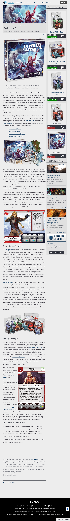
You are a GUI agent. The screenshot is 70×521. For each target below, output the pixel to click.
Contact (51, 506)
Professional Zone (43, 506)
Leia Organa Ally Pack (35, 347)
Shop (42, 2)
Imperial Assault (7, 123)
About (36, 2)
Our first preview (8, 250)
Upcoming (28, 2)
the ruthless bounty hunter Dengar (10, 409)
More (48, 2)
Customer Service (26, 506)
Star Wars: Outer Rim (61, 232)
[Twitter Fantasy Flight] (33, 502)
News (11, 2)
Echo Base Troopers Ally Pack (56, 62)
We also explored (8, 282)
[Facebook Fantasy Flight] (31, 502)
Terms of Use (31, 508)
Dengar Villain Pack (56, 32)
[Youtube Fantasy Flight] (37, 502)
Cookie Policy (25, 508)
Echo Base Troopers (18, 357)
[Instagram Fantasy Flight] (35, 502)
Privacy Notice (18, 508)
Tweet (44, 34)
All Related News (56, 252)
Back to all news (9, 482)
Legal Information (38, 508)
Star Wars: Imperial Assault (20, 25)
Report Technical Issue (63, 519)
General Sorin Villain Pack (57, 94)
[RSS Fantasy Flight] (39, 502)
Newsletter (52, 508)
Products (18, 2)
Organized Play (62, 164)
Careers (34, 506)
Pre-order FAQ (46, 508)
